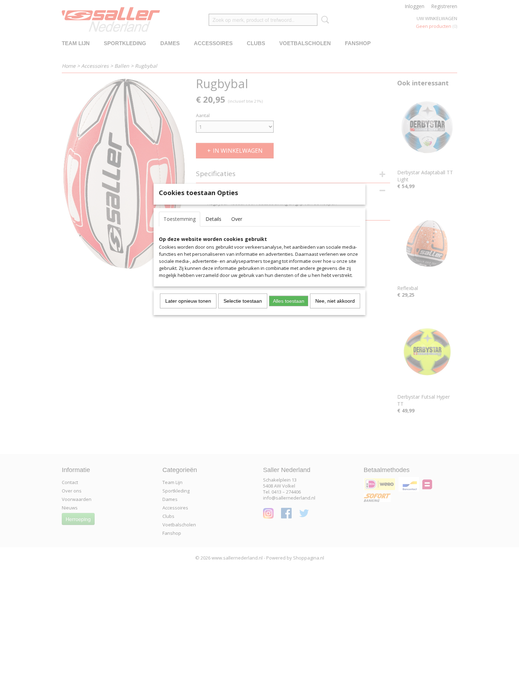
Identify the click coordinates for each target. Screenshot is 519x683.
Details (213, 219)
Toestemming (179, 219)
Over (236, 219)
